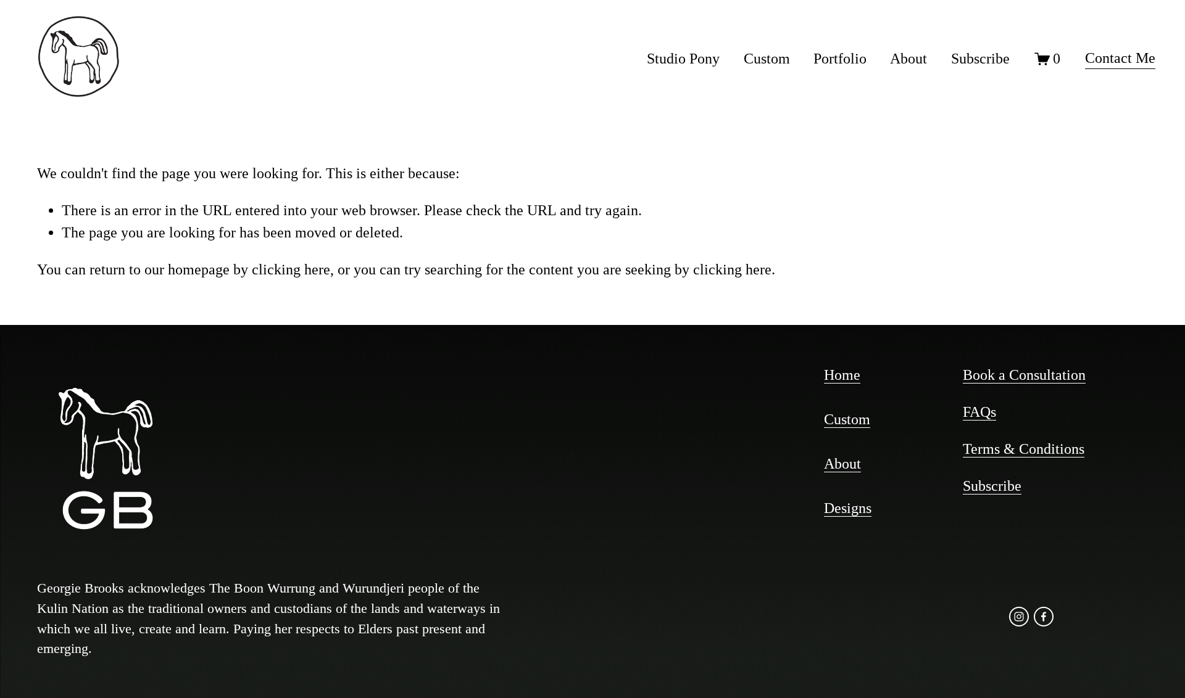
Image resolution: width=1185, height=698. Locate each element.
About (908, 59)
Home (842, 375)
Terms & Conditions (1023, 449)
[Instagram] (1019, 616)
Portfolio (840, 59)
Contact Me (1120, 58)
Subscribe (980, 59)
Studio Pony (683, 59)
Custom (767, 59)
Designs (847, 508)
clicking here (291, 269)
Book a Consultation (1024, 375)
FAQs (979, 412)
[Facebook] (1044, 616)
